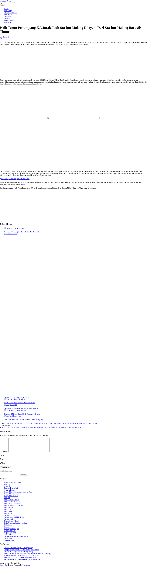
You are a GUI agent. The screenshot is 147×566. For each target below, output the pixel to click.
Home (6, 9)
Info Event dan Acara (11, 500)
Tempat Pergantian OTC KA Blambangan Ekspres (21, 550)
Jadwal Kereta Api (10, 13)
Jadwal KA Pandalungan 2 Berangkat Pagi (18, 548)
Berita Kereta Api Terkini (15, 423)
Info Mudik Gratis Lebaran (13, 505)
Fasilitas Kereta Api (11, 488)
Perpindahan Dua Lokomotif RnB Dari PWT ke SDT (22, 559)
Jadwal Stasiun (9, 519)
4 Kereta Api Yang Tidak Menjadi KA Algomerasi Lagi (20, 427)
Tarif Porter (8, 535)
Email (2, 459)
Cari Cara (7, 484)
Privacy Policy (9, 20)
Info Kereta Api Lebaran (12, 503)
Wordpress (26, 565)
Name (2, 455)
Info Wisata (8, 15)
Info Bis (7, 498)
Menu (2, 5)
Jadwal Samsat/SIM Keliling (14, 517)
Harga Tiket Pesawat (11, 496)
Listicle (6, 527)
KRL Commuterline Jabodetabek (15, 523)
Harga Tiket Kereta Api (12, 494)
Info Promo (8, 509)
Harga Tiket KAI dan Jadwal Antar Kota (18, 492)
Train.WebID (8, 16)
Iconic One (4, 565)
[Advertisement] (73, 62)
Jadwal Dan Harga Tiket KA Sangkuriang (18, 552)
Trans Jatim (8, 538)
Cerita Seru (8, 486)
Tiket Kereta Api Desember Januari (16, 536)
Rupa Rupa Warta (10, 533)
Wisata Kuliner (9, 540)
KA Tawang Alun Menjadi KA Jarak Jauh (15, 179)
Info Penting (8, 507)
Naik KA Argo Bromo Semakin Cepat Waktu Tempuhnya (61, 427)
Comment (4, 451)
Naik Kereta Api (9, 531)
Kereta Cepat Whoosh (11, 521)
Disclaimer (8, 22)
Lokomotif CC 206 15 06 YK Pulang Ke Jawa (20, 557)
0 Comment (4, 39)
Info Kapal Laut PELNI (12, 502)
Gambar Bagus (9, 490)
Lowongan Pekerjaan (11, 529)
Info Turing (8, 11)
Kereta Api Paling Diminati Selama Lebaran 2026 (21, 555)
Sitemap (7, 18)
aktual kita (5, 37)
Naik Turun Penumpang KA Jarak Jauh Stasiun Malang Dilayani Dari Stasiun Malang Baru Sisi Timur (63, 423)
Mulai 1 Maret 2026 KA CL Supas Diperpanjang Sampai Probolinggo (28, 553)
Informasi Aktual (5, 1)
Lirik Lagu (8, 525)
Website (2, 463)
